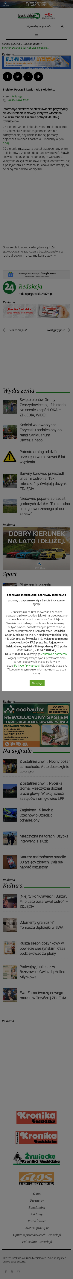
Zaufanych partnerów (54, 654)
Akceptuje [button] (37, 683)
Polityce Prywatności (26, 665)
